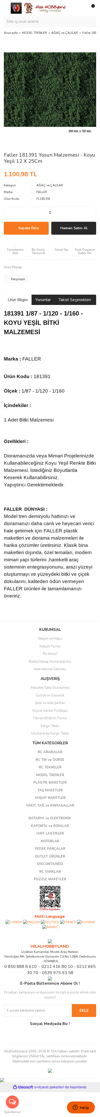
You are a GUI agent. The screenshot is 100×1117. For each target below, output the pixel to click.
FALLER (41, 192)
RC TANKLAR (50, 871)
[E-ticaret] (49, 1087)
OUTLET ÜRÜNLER (50, 856)
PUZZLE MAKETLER (50, 879)
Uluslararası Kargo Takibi (50, 733)
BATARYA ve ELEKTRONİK (50, 818)
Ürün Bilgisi (18, 300)
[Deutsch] (50, 922)
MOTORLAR (50, 841)
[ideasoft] (23, 1087)
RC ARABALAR (50, 752)
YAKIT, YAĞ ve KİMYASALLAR (50, 805)
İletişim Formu (50, 646)
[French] (68, 922)
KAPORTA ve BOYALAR (50, 826)
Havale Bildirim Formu (50, 718)
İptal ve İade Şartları (50, 703)
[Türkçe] (13, 922)
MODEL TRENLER (50, 775)
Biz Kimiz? (50, 654)
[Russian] (86, 922)
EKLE (84, 1010)
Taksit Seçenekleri (74, 300)
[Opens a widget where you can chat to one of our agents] (81, 1107)
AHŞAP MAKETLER (50, 797)
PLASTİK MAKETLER (50, 782)
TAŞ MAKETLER (50, 790)
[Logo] (38, 8)
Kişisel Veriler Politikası (50, 710)
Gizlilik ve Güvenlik (50, 695)
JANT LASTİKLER (50, 833)
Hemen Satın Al (73, 228)
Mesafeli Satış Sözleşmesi (50, 687)
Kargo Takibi (50, 726)
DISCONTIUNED (50, 864)
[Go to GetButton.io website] (12, 1111)
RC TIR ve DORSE (50, 760)
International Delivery (50, 669)
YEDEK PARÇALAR (50, 848)
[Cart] (91, 8)
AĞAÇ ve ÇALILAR (49, 185)
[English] (31, 922)
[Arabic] (50, 927)
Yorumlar (43, 300)
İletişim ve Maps (50, 638)
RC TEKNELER (50, 767)
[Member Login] (81, 8)
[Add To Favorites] (15, 249)
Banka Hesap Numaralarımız (50, 661)
